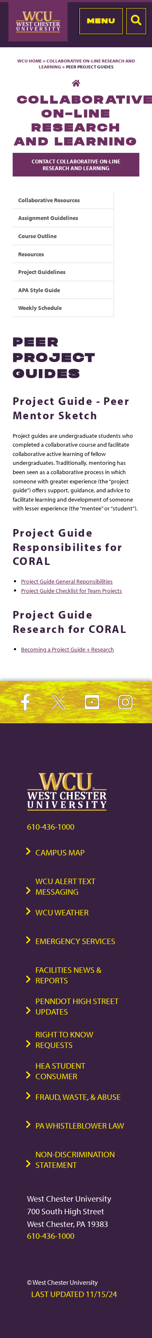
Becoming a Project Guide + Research (67, 649)
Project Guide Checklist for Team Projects (71, 590)
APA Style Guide (39, 290)
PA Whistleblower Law (79, 1125)
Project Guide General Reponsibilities (67, 581)
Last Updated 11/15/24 (74, 1294)
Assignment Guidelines (48, 218)
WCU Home (29, 61)
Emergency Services (75, 941)
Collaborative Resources (49, 200)
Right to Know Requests (64, 1039)
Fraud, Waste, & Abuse (78, 1096)
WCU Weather (62, 912)
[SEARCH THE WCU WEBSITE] (136, 21)
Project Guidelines (41, 272)
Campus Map (60, 852)
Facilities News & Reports (68, 974)
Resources (31, 254)
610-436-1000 (50, 826)
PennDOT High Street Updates (77, 1006)
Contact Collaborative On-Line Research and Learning (76, 164)
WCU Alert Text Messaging (65, 886)
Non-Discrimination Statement (75, 1159)
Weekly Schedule (40, 308)
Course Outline (37, 236)
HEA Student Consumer (60, 1070)
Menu (101, 20)
